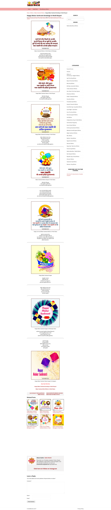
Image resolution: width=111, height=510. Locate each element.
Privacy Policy (81, 508)
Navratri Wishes (70, 143)
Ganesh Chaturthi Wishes (72, 104)
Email (28, 498)
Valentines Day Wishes (72, 161)
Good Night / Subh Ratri (72, 109)
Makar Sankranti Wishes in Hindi (56, 18)
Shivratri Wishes (70, 159)
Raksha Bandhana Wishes (72, 25)
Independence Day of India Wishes (74, 120)
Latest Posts (35, 9)
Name (28, 495)
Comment (29, 481)
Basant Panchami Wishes (72, 80)
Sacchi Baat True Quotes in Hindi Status (37, 394)
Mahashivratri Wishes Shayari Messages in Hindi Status (54, 394)
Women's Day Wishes (71, 164)
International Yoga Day (72, 122)
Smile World (30, 17)
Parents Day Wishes (71, 148)
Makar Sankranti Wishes (39, 12)
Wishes (31, 12)
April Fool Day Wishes (71, 78)
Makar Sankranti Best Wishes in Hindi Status (45, 389)
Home (29, 9)
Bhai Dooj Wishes (70, 83)
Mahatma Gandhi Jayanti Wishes (74, 130)
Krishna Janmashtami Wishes (73, 127)
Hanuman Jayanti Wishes (72, 114)
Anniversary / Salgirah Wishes (73, 75)
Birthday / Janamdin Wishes (73, 86)
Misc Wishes (69, 135)
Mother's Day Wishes (71, 138)
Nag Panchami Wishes (71, 141)
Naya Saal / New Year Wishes (73, 146)
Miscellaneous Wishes (44, 9)
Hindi (68, 71)
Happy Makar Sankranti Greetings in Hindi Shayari (45, 386)
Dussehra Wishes (70, 99)
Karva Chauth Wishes (71, 125)
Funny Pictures (70, 69)
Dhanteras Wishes (71, 94)
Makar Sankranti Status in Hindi (45, 18)
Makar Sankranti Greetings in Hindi (53, 17)
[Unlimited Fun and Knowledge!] (33, 6)
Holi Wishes (69, 117)
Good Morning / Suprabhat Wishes (74, 107)
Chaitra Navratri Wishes (72, 88)
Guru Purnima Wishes (71, 112)
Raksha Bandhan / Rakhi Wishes (74, 151)
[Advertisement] (45, 443)
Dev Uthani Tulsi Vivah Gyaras (73, 91)
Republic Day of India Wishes (73, 156)
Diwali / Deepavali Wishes (72, 96)
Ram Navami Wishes (71, 154)
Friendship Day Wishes (72, 101)
